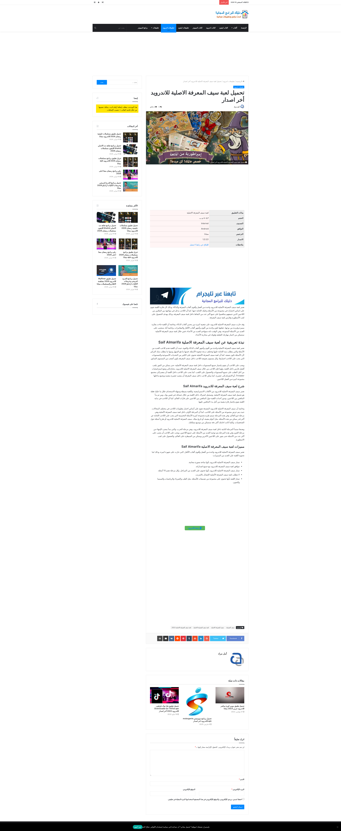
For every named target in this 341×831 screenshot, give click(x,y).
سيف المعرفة (230, 627)
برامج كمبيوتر (143, 28)
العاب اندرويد (211, 28)
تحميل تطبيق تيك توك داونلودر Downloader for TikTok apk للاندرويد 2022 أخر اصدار (166, 708)
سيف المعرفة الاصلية (217, 627)
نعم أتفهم (137, 827)
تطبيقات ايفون (183, 28)
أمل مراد (236, 107)
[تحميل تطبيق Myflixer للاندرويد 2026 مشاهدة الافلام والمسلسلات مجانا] (106, 270)
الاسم (241, 779)
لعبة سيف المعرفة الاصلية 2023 (181, 627)
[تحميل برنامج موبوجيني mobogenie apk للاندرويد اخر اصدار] (197, 701)
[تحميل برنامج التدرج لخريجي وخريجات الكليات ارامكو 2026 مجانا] (130, 186)
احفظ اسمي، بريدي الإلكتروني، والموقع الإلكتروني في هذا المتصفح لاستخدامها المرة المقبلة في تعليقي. (205, 799)
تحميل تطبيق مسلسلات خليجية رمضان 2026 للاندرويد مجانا (129, 228)
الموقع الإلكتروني (189, 789)
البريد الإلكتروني (237, 789)
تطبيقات (156, 28)
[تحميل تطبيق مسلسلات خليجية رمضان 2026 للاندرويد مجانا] (130, 137)
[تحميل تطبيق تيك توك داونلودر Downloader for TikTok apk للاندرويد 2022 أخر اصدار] (164, 695)
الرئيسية (239, 81)
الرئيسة (244, 28)
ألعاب (235, 28)
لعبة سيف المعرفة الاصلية (201, 627)
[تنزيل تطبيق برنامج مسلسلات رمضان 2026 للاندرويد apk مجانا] (130, 162)
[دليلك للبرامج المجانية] (231, 14)
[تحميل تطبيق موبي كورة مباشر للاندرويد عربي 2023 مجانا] (230, 695)
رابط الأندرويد (194, 528)
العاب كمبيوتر (197, 28)
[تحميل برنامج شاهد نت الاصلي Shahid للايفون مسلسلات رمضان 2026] (130, 149)
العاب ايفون (223, 28)
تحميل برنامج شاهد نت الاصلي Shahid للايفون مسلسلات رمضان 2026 (109, 148)
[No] (337, 827)
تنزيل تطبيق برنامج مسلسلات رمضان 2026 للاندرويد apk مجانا (109, 161)
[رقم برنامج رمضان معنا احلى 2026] (130, 175)
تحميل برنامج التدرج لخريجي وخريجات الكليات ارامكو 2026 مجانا (109, 185)
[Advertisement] (170, 53)
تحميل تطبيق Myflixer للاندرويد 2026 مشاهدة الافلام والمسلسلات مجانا (106, 281)
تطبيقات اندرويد (168, 28)
